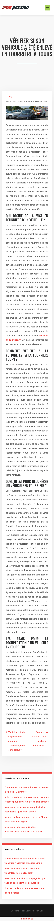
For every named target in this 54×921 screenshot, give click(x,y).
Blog (10, 97)
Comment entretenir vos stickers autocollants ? (38, 739)
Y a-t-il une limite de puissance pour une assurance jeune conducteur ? (16, 741)
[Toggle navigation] (47, 7)
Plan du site (27, 918)
